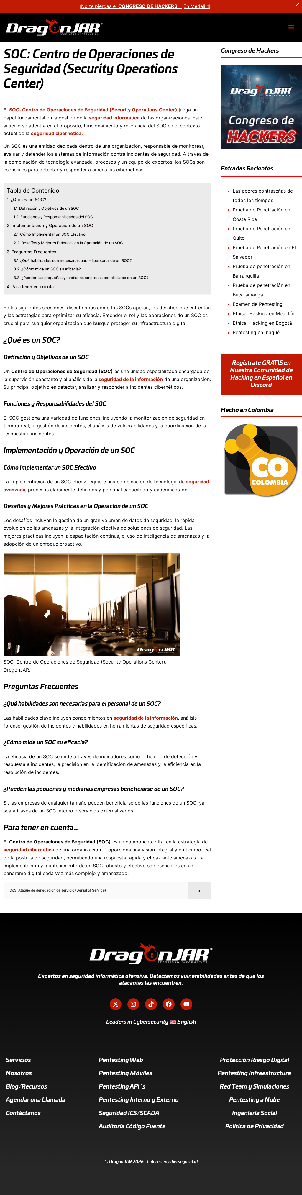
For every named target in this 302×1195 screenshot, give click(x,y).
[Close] (297, 4)
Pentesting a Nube (254, 1100)
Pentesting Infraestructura (254, 1073)
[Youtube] (186, 1004)
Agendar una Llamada (35, 1100)
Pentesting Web (121, 1060)
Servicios (18, 1060)
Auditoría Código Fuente (132, 1127)
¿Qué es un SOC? (28, 199)
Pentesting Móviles (125, 1073)
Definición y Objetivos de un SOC (49, 208)
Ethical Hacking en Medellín (263, 313)
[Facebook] (169, 1004)
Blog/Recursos (26, 1087)
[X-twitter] (116, 1004)
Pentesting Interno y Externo (139, 1100)
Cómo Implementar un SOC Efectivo (53, 234)
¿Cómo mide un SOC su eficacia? (51, 269)
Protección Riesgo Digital (254, 1060)
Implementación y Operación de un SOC (52, 225)
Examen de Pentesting (258, 304)
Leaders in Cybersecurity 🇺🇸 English (151, 1022)
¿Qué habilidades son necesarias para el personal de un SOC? (76, 260)
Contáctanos (23, 1113)
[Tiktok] (151, 1004)
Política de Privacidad (254, 1127)
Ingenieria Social (254, 1113)
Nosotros (19, 1073)
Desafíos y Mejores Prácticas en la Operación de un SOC (72, 242)
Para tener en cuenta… (34, 286)
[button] (291, 27)
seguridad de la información (130, 379)
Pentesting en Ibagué (256, 332)
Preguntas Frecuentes (34, 251)
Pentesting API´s (122, 1087)
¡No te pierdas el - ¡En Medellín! (145, 6)
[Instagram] (133, 1004)
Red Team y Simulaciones (254, 1087)
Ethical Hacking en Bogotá (262, 323)
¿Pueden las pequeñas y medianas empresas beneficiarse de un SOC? (85, 277)
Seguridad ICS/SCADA (129, 1113)
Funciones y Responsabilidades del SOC (56, 216)
